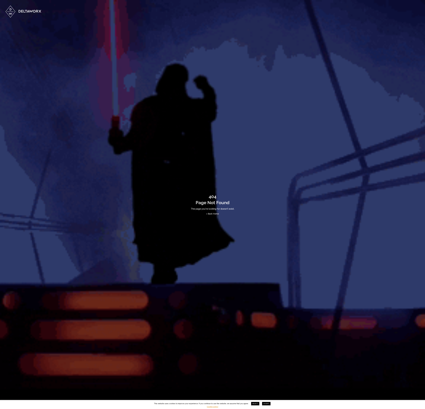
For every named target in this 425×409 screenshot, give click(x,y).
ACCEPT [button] (266, 403)
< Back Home (212, 214)
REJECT (255, 403)
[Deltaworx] (23, 12)
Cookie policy (212, 407)
